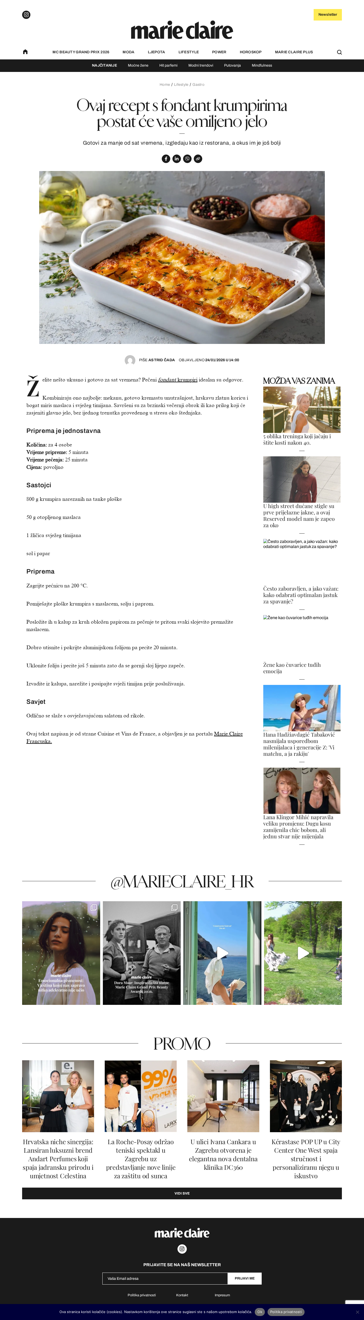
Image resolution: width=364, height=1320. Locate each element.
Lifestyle (189, 52)
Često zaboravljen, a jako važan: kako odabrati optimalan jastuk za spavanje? (300, 594)
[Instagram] (26, 15)
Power (219, 52)
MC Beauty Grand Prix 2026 (80, 52)
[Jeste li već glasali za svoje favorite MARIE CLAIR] (142, 953)
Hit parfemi (168, 65)
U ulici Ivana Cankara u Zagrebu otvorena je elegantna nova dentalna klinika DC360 (223, 1154)
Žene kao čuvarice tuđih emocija (292, 667)
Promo (182, 1043)
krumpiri (177, 380)
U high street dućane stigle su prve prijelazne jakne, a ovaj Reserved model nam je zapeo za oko (299, 515)
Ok (259, 1312)
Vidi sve (182, 1193)
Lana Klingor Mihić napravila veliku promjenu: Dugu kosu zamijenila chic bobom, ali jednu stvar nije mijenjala (298, 826)
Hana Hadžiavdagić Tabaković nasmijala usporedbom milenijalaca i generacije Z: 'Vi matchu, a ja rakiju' (299, 744)
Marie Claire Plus (294, 52)
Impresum (222, 1295)
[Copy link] (198, 159)
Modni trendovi (200, 65)
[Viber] (187, 159)
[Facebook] (166, 159)
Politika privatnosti (142, 1295)
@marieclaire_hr (182, 881)
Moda (128, 52)
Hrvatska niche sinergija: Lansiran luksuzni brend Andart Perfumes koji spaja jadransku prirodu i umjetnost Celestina (58, 1159)
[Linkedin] (176, 159)
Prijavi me (245, 1278)
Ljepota (156, 52)
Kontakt (182, 1295)
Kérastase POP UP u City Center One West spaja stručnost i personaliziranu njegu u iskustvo (306, 1159)
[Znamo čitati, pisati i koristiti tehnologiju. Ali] (61, 953)
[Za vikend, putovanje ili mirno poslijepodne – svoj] (303, 953)
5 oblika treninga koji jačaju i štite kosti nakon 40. (297, 439)
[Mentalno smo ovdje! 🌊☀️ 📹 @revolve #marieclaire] (222, 953)
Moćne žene (138, 65)
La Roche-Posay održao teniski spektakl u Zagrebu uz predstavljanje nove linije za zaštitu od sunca (141, 1159)
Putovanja (232, 65)
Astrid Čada (157, 360)
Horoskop (251, 52)
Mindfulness (262, 65)
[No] (357, 1312)
